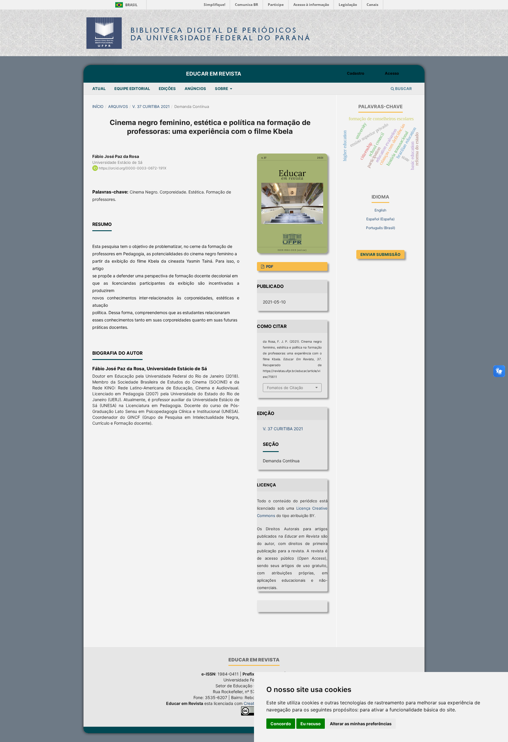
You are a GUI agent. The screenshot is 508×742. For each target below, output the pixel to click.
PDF (269, 266)
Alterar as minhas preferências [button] (361, 723)
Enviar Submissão (380, 254)
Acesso (392, 73)
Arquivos (118, 106)
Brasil (125, 4)
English (380, 210)
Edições (167, 88)
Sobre (222, 88)
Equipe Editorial (132, 88)
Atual (99, 88)
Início (97, 106)
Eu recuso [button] (310, 723)
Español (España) (380, 219)
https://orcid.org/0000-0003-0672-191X (132, 168)
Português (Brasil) (380, 228)
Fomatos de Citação (285, 387)
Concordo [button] (280, 723)
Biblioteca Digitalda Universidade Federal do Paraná (221, 34)
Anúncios (195, 88)
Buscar (403, 88)
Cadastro (355, 73)
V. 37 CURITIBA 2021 (151, 106)
